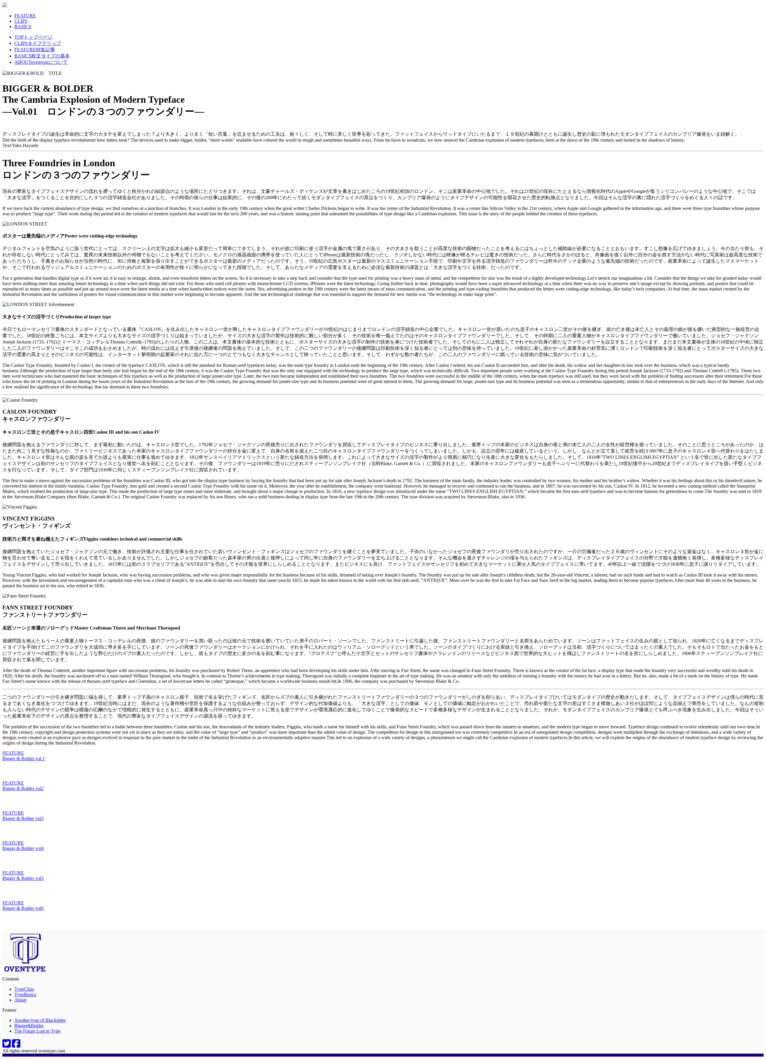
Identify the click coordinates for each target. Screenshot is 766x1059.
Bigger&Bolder (29, 1025)
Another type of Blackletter (40, 1020)
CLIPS (21, 21)
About (20, 999)
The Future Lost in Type (37, 1031)
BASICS (22, 26)
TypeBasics (25, 994)
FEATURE (25, 15)
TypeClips (24, 989)
